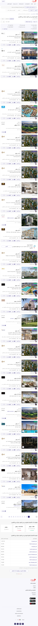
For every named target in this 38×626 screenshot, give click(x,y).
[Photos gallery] (29, 38)
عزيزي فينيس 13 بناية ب (33, 557)
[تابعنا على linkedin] (15, 624)
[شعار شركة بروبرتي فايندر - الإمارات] (34, 1)
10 (9, 516)
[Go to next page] (1, 517)
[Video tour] (34, 339)
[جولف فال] (19, 506)
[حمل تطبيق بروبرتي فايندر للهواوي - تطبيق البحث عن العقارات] (33, 603)
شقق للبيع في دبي (33, 13)
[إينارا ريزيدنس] (19, 220)
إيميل (13, 44)
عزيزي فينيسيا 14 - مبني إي (32, 554)
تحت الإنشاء (7, 18)
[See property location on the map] (23, 42)
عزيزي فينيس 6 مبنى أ (33, 549)
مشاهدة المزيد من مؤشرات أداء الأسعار (19, 571)
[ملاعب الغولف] (19, 127)
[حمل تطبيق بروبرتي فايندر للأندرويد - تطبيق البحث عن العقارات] (33, 601)
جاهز (2, 18)
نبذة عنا (34, 585)
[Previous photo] (22, 37)
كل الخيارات (12, 18)
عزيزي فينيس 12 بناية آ (33, 543)
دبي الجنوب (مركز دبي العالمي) (30, 7)
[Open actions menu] (2, 45)
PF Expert (34, 594)
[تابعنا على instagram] (23, 624)
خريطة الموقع (19, 615)
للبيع (35, 4)
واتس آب (7, 44)
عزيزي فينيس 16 (34, 541)
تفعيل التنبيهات (28, 21)
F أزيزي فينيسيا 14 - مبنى (33, 562)
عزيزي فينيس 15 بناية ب (33, 551)
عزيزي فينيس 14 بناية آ (33, 565)
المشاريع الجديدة (27, 4)
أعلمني (6, 246)
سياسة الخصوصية (19, 611)
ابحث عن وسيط (15, 4)
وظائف (34, 587)
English (23, 619)
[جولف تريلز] (19, 413)
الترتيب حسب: (7, 21)
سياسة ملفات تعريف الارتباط (19, 613)
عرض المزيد (5, 29)
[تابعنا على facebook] (20, 624)
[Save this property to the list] (4, 45)
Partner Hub (34, 592)
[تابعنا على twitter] (18, 624)
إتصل (17, 44)
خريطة (34, 21)
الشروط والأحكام (19, 608)
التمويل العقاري (9, 4)
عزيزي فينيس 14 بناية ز (33, 559)
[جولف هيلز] (19, 320)
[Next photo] (36, 37)
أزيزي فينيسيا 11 (34, 546)
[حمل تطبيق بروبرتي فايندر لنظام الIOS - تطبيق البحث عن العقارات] (33, 598)
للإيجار (32, 4)
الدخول (3, 1)
